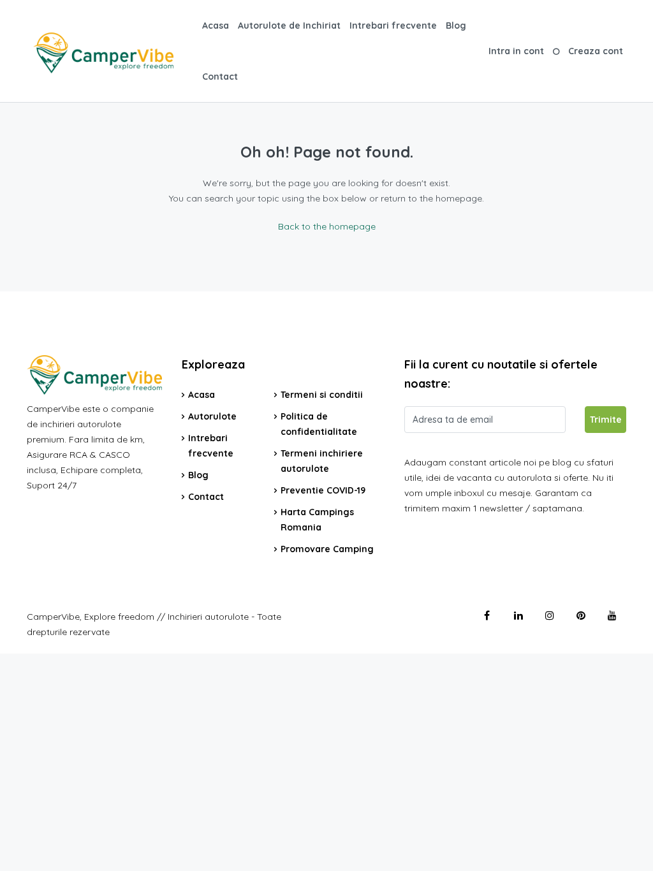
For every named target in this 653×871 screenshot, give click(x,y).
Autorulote (212, 416)
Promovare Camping (327, 549)
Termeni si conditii (322, 394)
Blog (456, 25)
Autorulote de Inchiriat (289, 25)
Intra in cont (516, 51)
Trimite (606, 419)
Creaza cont (595, 51)
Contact (220, 76)
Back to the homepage (327, 226)
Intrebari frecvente (393, 25)
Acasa (215, 25)
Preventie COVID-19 (323, 490)
